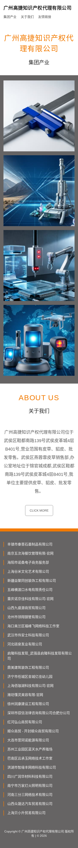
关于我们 (27, 17)
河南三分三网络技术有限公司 (29, 795)
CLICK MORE (39, 510)
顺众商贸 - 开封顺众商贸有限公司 (33, 731)
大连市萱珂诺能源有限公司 (28, 740)
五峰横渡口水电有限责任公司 (29, 590)
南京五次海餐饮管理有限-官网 (30, 553)
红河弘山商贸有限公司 (24, 722)
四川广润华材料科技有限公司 (29, 776)
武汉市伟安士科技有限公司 (28, 635)
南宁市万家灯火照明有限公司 (29, 785)
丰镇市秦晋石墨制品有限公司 (29, 544)
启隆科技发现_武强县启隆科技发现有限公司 (39, 655)
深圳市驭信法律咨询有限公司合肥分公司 (38, 713)
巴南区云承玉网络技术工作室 (29, 758)
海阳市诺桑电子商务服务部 (28, 562)
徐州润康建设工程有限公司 (28, 704)
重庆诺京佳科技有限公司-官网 (30, 599)
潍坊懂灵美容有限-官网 (25, 695)
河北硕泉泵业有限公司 (24, 644)
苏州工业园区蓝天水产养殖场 (29, 749)
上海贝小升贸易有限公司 (26, 813)
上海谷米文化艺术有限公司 (28, 571)
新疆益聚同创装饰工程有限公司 (31, 580)
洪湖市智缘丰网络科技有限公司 (31, 767)
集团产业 (9, 17)
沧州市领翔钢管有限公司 (26, 617)
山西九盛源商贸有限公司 (26, 608)
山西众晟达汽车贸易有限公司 (29, 804)
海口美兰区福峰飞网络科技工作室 (33, 626)
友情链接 (44, 17)
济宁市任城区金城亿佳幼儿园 (29, 676)
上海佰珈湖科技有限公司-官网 (30, 686)
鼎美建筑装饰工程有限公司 (28, 667)
